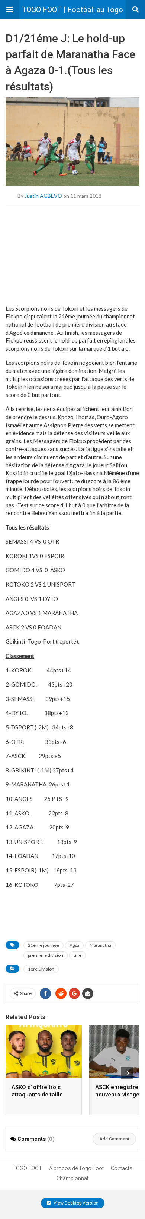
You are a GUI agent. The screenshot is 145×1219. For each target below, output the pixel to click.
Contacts (121, 1168)
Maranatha (100, 945)
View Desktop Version (75, 1203)
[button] (9, 9)
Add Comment (114, 1139)
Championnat (72, 1178)
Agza (74, 945)
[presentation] (127, 1073)
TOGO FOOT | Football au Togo (72, 9)
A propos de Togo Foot (76, 1168)
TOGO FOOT (27, 1168)
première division (45, 955)
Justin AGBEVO (43, 195)
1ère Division (41, 969)
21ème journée (43, 945)
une (77, 955)
